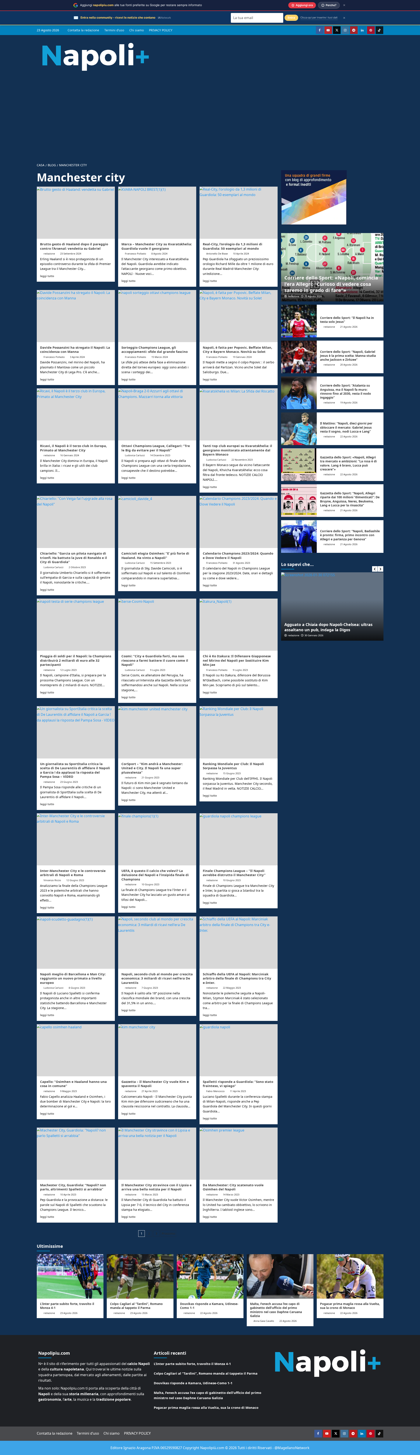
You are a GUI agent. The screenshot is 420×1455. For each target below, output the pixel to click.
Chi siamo (136, 30)
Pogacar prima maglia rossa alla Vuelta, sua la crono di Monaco (350, 1306)
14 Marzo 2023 (231, 1194)
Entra (291, 17)
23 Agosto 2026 (68, 1313)
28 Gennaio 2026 (313, 635)
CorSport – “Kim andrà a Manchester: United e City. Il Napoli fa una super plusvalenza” (152, 768)
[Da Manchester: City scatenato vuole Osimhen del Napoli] (239, 1154)
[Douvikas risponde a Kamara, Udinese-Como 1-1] (210, 1276)
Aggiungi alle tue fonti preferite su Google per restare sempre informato (141, 5)
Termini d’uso (114, 30)
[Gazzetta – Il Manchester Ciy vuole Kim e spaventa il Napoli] (157, 1050)
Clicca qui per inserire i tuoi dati (319, 17)
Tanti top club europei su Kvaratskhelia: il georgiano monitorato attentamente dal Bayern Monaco (237, 450)
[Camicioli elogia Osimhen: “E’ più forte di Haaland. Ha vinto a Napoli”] (157, 522)
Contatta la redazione (83, 30)
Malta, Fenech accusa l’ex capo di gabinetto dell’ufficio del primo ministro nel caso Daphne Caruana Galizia (276, 1310)
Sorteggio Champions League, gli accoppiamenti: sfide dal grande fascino (154, 349)
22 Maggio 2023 (232, 987)
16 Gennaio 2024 (69, 455)
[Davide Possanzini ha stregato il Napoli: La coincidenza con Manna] (76, 316)
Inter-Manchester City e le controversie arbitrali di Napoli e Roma (73, 872)
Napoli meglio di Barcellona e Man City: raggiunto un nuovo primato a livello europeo (73, 978)
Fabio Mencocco (215, 1091)
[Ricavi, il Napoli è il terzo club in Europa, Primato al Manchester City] (76, 414)
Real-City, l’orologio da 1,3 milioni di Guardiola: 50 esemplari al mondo (232, 246)
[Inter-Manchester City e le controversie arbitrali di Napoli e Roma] (76, 839)
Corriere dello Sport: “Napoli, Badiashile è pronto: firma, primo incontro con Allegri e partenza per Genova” (350, 535)
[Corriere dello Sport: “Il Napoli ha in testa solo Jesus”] (299, 321)
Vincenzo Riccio (52, 880)
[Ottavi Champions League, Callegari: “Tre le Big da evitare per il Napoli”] (157, 414)
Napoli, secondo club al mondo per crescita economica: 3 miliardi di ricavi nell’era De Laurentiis (157, 978)
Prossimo (168, 1233)
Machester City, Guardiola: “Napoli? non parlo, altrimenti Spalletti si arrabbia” (73, 1187)
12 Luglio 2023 (68, 670)
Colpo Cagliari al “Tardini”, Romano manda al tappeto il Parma (136, 1306)
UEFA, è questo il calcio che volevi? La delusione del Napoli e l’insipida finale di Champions (155, 874)
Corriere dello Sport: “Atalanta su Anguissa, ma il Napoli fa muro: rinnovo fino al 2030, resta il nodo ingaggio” (345, 391)
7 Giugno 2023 (150, 987)
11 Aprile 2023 (238, 1091)
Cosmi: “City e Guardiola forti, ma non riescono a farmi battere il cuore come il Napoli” (154, 660)
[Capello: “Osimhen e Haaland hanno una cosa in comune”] (76, 1050)
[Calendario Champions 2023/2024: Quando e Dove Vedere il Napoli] (239, 522)
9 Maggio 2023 (68, 1091)
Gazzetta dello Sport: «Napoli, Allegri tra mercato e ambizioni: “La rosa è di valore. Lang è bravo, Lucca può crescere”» (348, 463)
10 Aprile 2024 (241, 253)
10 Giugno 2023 (150, 884)
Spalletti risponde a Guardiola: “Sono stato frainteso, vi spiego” (238, 1083)
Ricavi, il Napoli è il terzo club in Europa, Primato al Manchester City (73, 448)
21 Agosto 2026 (348, 326)
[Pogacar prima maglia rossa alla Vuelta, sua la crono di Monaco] (350, 1276)
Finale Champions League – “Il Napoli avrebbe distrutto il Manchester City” (234, 872)
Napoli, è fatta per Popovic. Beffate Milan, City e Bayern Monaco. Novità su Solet (237, 349)
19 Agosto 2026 (348, 402)
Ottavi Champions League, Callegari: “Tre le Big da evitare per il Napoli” (155, 448)
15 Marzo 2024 (159, 357)
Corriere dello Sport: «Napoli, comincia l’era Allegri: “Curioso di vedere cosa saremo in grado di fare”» (331, 283)
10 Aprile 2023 (68, 1194)
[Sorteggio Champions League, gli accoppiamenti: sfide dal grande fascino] (157, 316)
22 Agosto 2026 (313, 296)
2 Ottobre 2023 (77, 567)
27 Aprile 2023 (150, 1091)
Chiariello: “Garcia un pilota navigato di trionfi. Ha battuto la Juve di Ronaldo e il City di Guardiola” (73, 557)
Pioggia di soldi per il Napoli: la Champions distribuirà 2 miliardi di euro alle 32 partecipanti (75, 660)
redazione (49, 253)
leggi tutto (47, 276)
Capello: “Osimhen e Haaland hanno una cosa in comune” (73, 1083)
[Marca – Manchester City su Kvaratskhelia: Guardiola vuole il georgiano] (157, 213)
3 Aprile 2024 (77, 357)
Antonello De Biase (217, 253)
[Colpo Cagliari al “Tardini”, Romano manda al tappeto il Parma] (140, 1276)
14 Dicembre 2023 (160, 455)
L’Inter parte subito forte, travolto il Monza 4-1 (67, 1306)
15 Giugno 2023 (232, 773)
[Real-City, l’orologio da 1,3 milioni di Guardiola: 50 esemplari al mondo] (239, 213)
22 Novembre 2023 (242, 459)
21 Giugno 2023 (150, 777)
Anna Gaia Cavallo (264, 1320)
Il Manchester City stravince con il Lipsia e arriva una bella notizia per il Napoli (156, 1187)
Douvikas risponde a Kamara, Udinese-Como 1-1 (209, 1306)
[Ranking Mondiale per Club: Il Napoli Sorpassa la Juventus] (239, 732)
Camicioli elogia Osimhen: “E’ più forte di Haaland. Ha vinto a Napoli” (155, 555)
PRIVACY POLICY (160, 30)
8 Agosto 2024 (159, 253)
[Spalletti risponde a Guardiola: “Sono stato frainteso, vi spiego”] (239, 1050)
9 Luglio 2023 (157, 670)
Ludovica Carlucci (135, 455)
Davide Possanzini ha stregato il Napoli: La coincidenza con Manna (75, 349)
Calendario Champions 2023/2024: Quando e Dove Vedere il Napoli (238, 555)
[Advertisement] (210, 113)
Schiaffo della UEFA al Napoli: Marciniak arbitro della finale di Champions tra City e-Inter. (237, 978)
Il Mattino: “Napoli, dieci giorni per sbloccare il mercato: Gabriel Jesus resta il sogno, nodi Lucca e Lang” (346, 427)
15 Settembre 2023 (160, 562)
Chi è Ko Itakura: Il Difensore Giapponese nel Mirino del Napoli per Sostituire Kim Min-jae (237, 660)
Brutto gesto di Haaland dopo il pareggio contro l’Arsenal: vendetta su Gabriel (74, 246)
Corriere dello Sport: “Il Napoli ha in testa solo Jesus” (347, 320)
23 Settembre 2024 (70, 253)
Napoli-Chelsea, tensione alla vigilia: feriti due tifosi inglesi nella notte (329, 627)
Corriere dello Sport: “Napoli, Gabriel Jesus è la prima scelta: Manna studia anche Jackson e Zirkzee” (348, 356)
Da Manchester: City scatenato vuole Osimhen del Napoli (233, 1187)
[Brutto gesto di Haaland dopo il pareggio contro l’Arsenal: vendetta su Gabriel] (76, 213)
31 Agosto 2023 (241, 562)
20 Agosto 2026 (348, 364)
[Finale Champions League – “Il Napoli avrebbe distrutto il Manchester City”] (239, 839)
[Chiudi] (344, 5)
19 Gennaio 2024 (242, 357)
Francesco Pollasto (135, 253)
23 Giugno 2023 (69, 781)
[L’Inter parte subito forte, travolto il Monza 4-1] (70, 1276)
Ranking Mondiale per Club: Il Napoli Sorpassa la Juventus (233, 766)
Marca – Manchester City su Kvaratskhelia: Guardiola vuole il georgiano (156, 246)
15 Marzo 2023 (150, 1194)
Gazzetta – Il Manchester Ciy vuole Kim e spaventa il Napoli (155, 1083)
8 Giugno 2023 (77, 987)
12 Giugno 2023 (75, 880)
